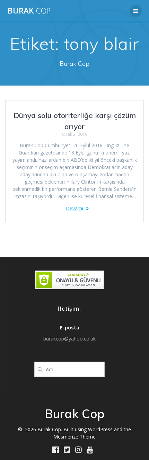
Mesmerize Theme (74, 436)
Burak (29, 11)
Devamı (74, 208)
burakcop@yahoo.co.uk (69, 338)
